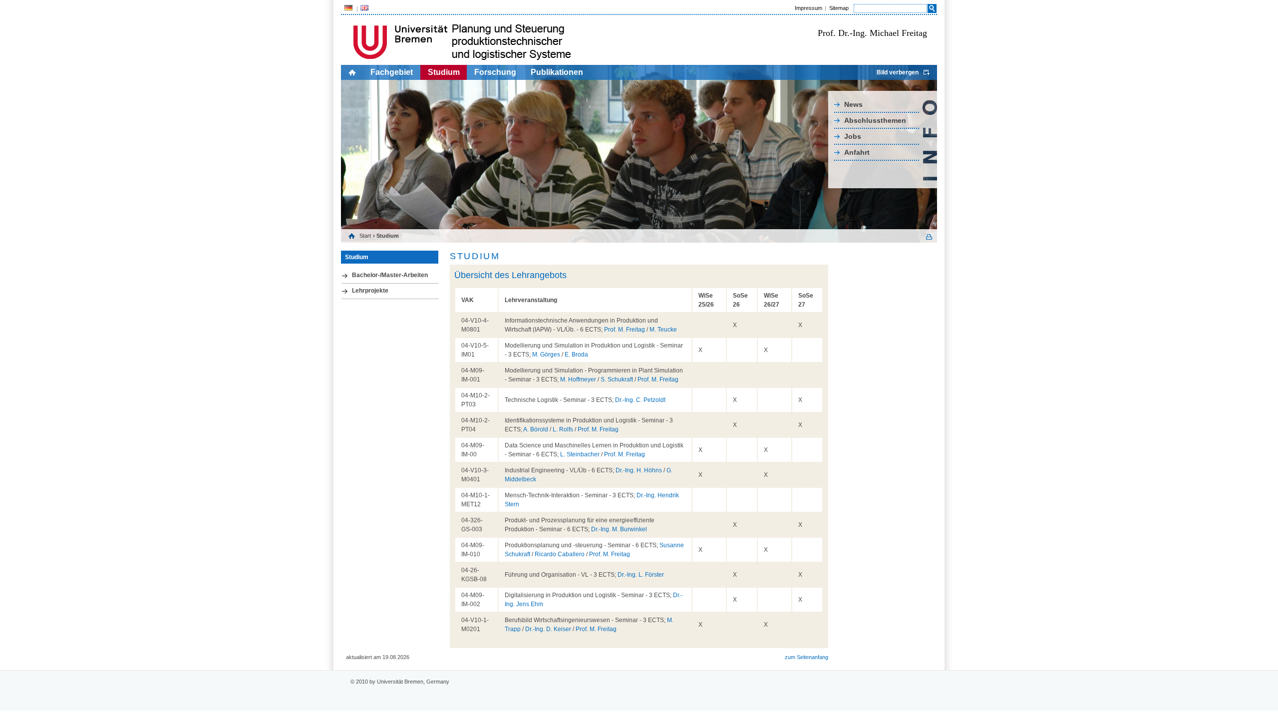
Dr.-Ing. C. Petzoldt (640, 399)
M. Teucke (663, 329)
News (853, 104)
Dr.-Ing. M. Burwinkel (619, 529)
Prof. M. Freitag (624, 329)
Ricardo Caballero (560, 554)
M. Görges (546, 354)
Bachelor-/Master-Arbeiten (390, 275)
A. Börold (535, 429)
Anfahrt (857, 152)
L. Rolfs (563, 429)
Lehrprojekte (370, 291)
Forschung (495, 72)
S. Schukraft (617, 379)
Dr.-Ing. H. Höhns (639, 470)
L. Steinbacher (580, 454)
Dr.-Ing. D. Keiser (548, 629)
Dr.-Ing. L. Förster (641, 574)
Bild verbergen (898, 72)
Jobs (852, 136)
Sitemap (839, 8)
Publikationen (557, 72)
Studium (444, 72)
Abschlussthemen (875, 120)
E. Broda (576, 354)
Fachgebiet (391, 72)
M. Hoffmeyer (578, 379)
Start (365, 236)
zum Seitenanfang (806, 657)
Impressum (808, 8)
